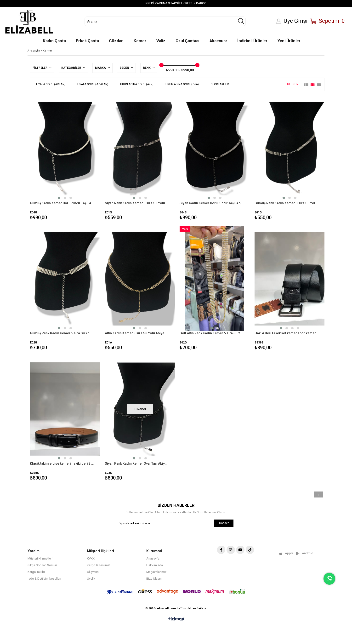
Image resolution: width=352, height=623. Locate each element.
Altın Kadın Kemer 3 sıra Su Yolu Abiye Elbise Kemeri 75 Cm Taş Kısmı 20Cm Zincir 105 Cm (137, 333)
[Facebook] (221, 550)
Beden (125, 67)
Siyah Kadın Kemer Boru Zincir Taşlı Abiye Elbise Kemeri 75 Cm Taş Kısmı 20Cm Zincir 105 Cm (212, 203)
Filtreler (40, 67)
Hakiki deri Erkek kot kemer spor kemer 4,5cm (287, 333)
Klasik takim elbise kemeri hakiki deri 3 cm (62, 463)
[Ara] (240, 21)
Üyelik (91, 578)
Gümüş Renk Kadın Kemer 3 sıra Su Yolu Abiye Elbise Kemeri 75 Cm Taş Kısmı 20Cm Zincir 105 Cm (287, 203)
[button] (59, 197)
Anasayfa (152, 558)
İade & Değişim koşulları (44, 578)
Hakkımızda (154, 565)
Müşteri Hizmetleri (40, 558)
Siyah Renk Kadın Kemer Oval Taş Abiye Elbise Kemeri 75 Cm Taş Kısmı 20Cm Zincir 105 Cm (137, 463)
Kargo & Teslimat (98, 565)
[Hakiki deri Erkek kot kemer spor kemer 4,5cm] (290, 279)
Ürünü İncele (82, 158)
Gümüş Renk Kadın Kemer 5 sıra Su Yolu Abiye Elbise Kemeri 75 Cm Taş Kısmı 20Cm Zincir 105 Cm (62, 333)
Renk (147, 67)
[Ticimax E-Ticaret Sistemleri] (176, 619)
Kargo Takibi (36, 572)
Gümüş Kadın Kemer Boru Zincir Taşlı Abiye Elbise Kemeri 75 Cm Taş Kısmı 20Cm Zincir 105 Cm (62, 203)
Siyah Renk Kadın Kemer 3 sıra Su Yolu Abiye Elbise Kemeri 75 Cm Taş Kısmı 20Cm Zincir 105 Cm (137, 203)
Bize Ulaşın (154, 578)
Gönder (224, 523)
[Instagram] (231, 550)
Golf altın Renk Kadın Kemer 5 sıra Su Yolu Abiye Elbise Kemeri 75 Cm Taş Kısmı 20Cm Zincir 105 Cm (212, 333)
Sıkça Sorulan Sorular (42, 565)
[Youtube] (240, 550)
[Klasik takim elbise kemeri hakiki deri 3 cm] (65, 409)
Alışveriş (93, 572)
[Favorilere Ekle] (65, 158)
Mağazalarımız (156, 572)
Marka (101, 67)
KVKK (91, 558)
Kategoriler (71, 67)
